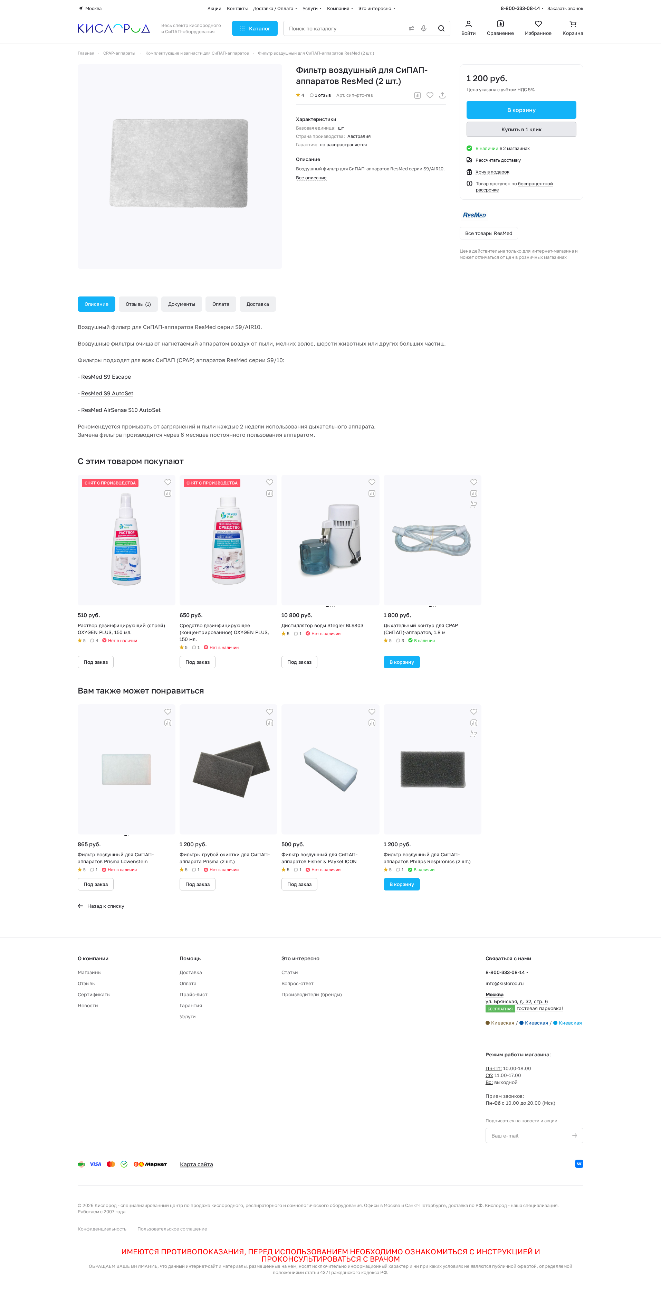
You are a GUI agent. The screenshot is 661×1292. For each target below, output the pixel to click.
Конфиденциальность (102, 1229)
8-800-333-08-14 (520, 8)
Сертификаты (94, 994)
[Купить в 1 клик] (473, 504)
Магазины (90, 972)
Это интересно (300, 958)
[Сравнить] (417, 95)
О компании (93, 958)
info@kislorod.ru (505, 983)
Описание (96, 304)
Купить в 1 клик (521, 129)
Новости (88, 1005)
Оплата (220, 304)
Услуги (188, 1016)
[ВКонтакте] (579, 1164)
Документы (181, 304)
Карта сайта (196, 1164)
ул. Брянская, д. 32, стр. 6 (524, 1001)
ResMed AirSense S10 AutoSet (121, 409)
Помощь (190, 958)
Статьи (289, 972)
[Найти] (441, 28)
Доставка (258, 304)
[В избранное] (430, 95)
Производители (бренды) (311, 994)
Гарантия (191, 1005)
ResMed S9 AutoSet (107, 393)
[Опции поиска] (410, 28)
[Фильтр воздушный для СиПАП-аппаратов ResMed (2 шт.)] (180, 166)
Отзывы (137, 304)
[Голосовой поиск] (425, 28)
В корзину (521, 109)
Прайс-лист (194, 994)
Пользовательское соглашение (172, 1229)
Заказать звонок (565, 8)
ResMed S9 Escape (106, 376)
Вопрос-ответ (297, 983)
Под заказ (96, 662)
